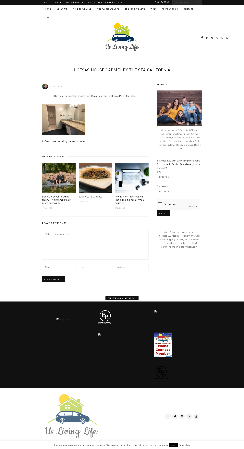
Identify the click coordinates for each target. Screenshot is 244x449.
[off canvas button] (17, 38)
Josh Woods (58, 86)
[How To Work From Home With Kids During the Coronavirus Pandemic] (132, 178)
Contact (59, 2)
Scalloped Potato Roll (90, 196)
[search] (227, 38)
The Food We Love (135, 9)
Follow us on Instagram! (122, 298)
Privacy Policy (88, 2)
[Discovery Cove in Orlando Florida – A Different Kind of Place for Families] (59, 178)
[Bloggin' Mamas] (66, 319)
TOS (120, 2)
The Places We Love (108, 9)
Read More (184, 445)
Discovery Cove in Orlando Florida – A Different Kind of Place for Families (56, 200)
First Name (162, 186)
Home (48, 9)
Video (154, 9)
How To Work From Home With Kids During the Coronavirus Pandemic (129, 200)
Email (159, 171)
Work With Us (72, 2)
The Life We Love (82, 9)
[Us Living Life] (71, 416)
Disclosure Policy (106, 2)
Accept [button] (174, 445)
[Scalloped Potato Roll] (95, 178)
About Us (48, 2)
